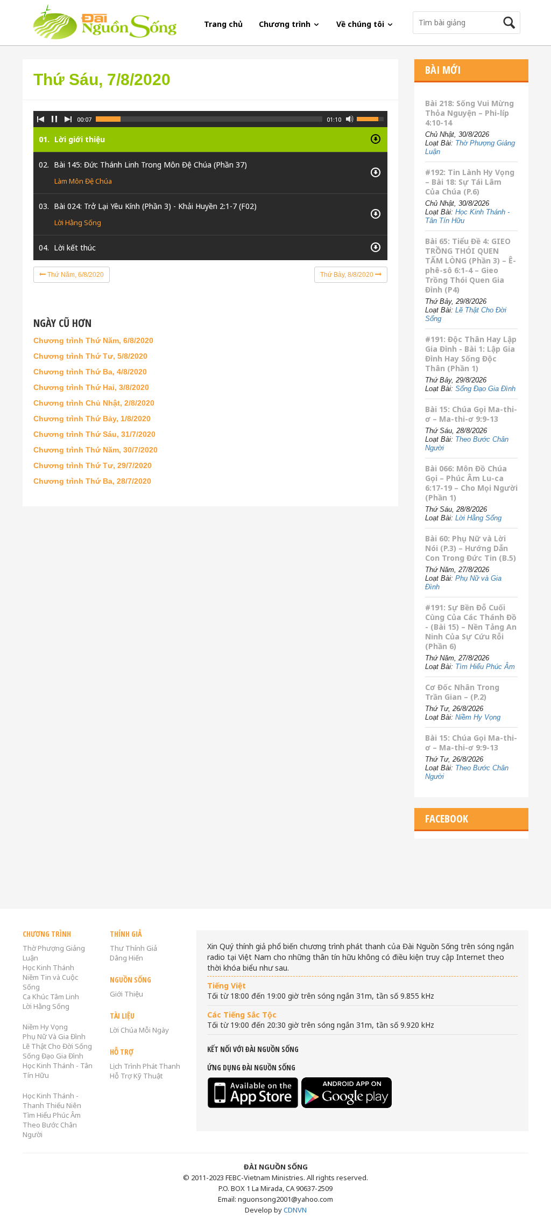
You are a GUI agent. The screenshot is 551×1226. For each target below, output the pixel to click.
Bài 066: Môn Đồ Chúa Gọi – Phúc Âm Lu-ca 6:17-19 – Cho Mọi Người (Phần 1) (471, 483)
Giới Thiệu (126, 994)
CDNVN (295, 1210)
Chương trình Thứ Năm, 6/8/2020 (93, 340)
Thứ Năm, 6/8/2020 (75, 274)
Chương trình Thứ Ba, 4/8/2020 (90, 371)
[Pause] (54, 119)
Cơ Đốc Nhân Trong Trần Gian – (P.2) (462, 692)
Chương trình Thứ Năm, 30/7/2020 (95, 450)
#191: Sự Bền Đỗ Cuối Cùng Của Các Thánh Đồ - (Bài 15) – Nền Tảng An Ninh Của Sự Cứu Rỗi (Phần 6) (471, 626)
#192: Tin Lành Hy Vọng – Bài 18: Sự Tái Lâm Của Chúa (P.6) (469, 182)
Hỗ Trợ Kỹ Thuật (136, 1076)
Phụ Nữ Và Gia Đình (54, 1036)
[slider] (209, 119)
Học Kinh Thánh (48, 967)
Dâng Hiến (126, 958)
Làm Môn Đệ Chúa (83, 181)
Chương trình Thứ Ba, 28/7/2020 (92, 481)
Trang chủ (223, 24)
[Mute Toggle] (349, 119)
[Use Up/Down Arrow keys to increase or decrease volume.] (372, 118)
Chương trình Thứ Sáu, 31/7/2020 (94, 434)
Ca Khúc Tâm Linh (51, 996)
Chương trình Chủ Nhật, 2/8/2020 (93, 403)
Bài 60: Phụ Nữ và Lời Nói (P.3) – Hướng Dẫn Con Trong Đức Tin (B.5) (470, 548)
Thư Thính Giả (133, 948)
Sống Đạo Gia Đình (485, 389)
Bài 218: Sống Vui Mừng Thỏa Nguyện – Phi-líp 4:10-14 (469, 113)
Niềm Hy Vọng (477, 717)
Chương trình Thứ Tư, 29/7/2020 (92, 465)
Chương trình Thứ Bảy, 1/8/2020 (92, 418)
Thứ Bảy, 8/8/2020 (347, 274)
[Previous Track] (40, 119)
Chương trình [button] (286, 24)
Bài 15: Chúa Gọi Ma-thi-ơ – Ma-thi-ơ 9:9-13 (471, 414)
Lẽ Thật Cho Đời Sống (57, 1046)
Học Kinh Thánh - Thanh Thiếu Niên (52, 1100)
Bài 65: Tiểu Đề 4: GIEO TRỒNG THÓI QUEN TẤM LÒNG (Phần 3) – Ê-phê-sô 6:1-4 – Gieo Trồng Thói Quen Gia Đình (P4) (470, 265)
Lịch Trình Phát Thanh (145, 1066)
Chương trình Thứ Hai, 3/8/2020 (91, 387)
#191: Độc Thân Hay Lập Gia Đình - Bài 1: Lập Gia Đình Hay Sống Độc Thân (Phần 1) (471, 353)
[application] (210, 177)
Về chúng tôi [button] (361, 24)
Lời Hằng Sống (77, 222)
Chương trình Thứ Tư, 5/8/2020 (90, 356)
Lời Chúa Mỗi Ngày (139, 1030)
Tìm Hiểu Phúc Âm (485, 667)
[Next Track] (68, 119)
